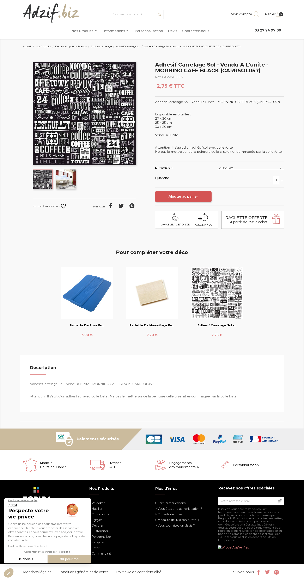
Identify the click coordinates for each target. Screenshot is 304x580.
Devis (172, 31)
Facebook (258, 572)
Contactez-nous (195, 31)
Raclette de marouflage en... (152, 325)
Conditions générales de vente (84, 572)
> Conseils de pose (168, 514)
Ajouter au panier (183, 197)
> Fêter (94, 548)
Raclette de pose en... (87, 325)
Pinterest (132, 206)
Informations (116, 30)
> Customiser (98, 531)
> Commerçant (100, 553)
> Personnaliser (100, 537)
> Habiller (95, 509)
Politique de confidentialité (138, 572)
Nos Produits (84, 30)
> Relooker (97, 503)
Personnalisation (149, 31)
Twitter (267, 572)
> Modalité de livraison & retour (177, 520)
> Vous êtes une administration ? (178, 509)
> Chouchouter (100, 514)
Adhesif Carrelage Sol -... (217, 325)
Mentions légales (37, 572)
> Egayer (95, 520)
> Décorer (96, 525)
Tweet (121, 206)
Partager (110, 206)
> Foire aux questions (170, 503)
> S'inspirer (96, 542)
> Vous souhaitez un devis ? (175, 525)
